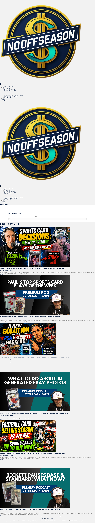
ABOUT (3, 99)
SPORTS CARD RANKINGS (9, 89)
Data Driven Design (59, 516)
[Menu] (0, 84)
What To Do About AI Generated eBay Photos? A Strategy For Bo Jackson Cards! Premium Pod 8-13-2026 (34, 413)
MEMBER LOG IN (5, 100)
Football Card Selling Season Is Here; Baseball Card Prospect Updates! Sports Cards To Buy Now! (32, 453)
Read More (2, 274)
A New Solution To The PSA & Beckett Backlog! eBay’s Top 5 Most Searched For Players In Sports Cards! (34, 357)
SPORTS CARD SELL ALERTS (10, 90)
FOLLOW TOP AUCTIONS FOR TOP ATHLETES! (13, 95)
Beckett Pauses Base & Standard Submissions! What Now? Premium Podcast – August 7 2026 (30, 509)
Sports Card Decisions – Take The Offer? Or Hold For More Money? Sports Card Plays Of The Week (32, 268)
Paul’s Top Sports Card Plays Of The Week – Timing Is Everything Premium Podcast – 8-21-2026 (30, 316)
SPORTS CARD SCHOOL (9, 88)
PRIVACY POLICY (49, 518)
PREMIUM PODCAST (8, 92)
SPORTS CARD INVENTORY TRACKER (11, 94)
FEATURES (4, 87)
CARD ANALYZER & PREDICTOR (8, 85)
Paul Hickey (3, 270)
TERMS (43, 518)
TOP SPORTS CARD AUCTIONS (8, 86)
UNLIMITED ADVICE (8, 91)
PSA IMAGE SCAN (7, 97)
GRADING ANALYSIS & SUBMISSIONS (11, 96)
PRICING (4, 98)
